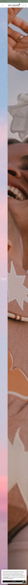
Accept (14, 581)
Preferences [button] (11, 578)
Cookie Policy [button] (6, 577)
